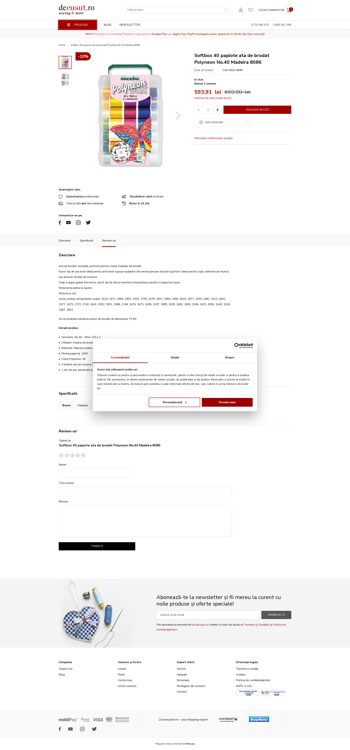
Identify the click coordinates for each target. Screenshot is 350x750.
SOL (249, 686)
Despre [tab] (229, 357)
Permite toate (227, 402)
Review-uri (109, 240)
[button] (178, 115)
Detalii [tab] (175, 357)
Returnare (183, 680)
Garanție (182, 674)
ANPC (240, 686)
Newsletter (129, 25)
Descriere (65, 240)
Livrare (122, 669)
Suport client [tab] (186, 662)
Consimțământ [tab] (120, 357)
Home (62, 45)
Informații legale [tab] (247, 662)
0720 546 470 (260, 25)
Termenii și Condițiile (256, 625)
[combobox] (176, 10)
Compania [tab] (65, 662)
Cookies (241, 674)
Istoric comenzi (127, 686)
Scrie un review (203, 70)
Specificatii (86, 240)
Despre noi (65, 669)
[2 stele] (64, 455)
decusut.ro (202, 625)
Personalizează (172, 402)
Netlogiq (190, 743)
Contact (182, 692)
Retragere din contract (191, 686)
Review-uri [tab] (68, 431)
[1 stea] (61, 455)
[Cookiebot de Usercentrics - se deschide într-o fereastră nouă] (237, 345)
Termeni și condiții (247, 669)
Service (181, 669)
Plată (121, 674)
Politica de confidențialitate (253, 680)
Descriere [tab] (67, 255)
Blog (107, 25)
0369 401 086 (282, 25)
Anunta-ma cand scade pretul (212, 98)
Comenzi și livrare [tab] (129, 662)
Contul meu (125, 680)
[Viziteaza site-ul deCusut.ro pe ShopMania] (259, 718)
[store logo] (76, 10)
